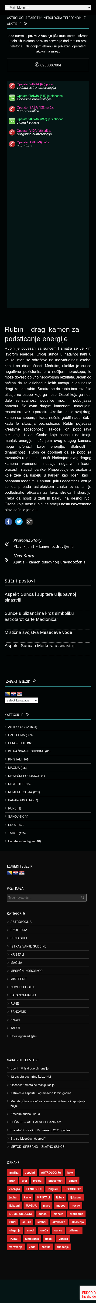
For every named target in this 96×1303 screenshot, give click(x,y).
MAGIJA (14, 767)
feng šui (53, 1189)
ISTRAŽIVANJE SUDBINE (26, 751)
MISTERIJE (16, 784)
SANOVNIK (16, 816)
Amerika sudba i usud (25, 1114)
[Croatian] (13, 694)
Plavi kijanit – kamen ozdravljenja (43, 546)
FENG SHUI (16, 743)
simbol (41, 1222)
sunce (58, 1230)
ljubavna (76, 1197)
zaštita (46, 1247)
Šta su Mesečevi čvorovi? (28, 1138)
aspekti (30, 1172)
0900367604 (48, 65)
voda (32, 1247)
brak (12, 1180)
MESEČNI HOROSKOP (24, 775)
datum (73, 1180)
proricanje (76, 1214)
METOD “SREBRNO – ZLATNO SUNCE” (37, 1146)
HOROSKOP (73, 1189)
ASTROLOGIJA (18, 726)
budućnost (55, 1180)
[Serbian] (19, 694)
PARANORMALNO (21, 800)
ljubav (60, 1197)
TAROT (13, 833)
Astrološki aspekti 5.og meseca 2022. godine (40, 1093)
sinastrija (78, 1222)
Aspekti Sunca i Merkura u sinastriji (40, 645)
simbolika (58, 1222)
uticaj (48, 1239)
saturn (26, 1222)
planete (58, 1214)
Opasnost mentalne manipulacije (32, 1085)
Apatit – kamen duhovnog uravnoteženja (49, 562)
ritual (12, 1222)
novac (76, 1205)
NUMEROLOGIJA (20, 792)
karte (27, 1197)
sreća (44, 1230)
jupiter (13, 1197)
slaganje (15, 1230)
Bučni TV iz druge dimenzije (29, 1068)
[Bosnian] (7, 694)
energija (14, 1189)
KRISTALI (15, 759)
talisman (74, 1230)
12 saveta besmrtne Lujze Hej (30, 1076)
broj (24, 1180)
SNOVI (12, 825)
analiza (14, 1172)
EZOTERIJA (16, 735)
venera (63, 1239)
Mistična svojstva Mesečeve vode (38, 632)
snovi (30, 1230)
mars (46, 1205)
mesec (60, 1205)
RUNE (12, 808)
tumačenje (32, 1239)
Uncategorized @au (21, 841)
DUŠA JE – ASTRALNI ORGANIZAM (35, 1122)
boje (70, 1172)
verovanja (16, 1247)
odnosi (42, 1214)
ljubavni (14, 1205)
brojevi (37, 1180)
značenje (63, 1247)
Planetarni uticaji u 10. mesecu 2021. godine (40, 1130)
